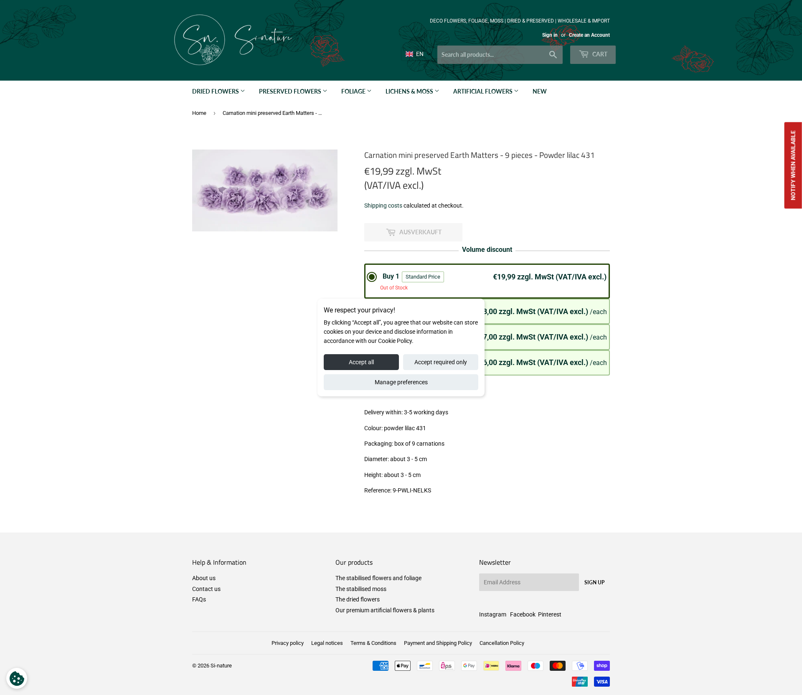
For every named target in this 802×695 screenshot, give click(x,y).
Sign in (550, 35)
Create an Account (589, 35)
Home (199, 113)
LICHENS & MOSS (410, 91)
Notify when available (793, 165)
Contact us (206, 589)
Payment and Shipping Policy (438, 643)
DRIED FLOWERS (216, 91)
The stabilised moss (360, 589)
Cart (599, 54)
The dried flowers (357, 599)
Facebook (523, 614)
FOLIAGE (354, 91)
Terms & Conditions (373, 643)
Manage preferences (401, 382)
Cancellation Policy (502, 643)
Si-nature (221, 665)
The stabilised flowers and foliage (378, 578)
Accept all (361, 362)
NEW (540, 91)
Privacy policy (288, 643)
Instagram (492, 614)
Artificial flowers (483, 91)
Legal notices (327, 643)
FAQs (199, 599)
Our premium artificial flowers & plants (384, 610)
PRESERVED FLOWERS (290, 91)
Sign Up (594, 582)
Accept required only (440, 362)
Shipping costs (383, 205)
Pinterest (549, 614)
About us (204, 578)
